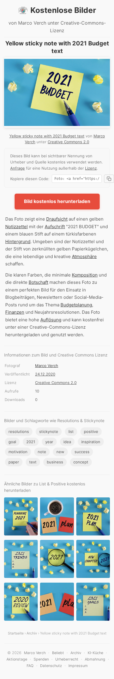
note (42, 451)
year (49, 441)
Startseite (16, 633)
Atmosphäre (84, 256)
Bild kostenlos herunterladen (57, 201)
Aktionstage (16, 659)
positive (91, 431)
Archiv (32, 633)
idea (67, 441)
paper (13, 462)
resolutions (18, 431)
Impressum (78, 665)
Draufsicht (57, 219)
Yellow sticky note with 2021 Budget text (46, 136)
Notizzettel (16, 226)
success (82, 451)
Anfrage (17, 168)
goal (12, 441)
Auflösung (50, 320)
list (71, 431)
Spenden (41, 659)
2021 (30, 441)
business (55, 462)
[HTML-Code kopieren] (109, 179)
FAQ (30, 665)
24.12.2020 (45, 374)
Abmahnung (95, 659)
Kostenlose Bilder (63, 10)
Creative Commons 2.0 (68, 141)
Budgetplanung (76, 305)
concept (80, 462)
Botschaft (38, 282)
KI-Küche (95, 653)
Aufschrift (55, 226)
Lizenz (91, 168)
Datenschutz (51, 665)
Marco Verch (46, 365)
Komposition (85, 275)
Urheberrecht (66, 659)
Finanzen (14, 312)
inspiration (90, 441)
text (33, 462)
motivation (17, 451)
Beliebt (58, 653)
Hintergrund (17, 241)
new (60, 451)
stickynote (48, 431)
